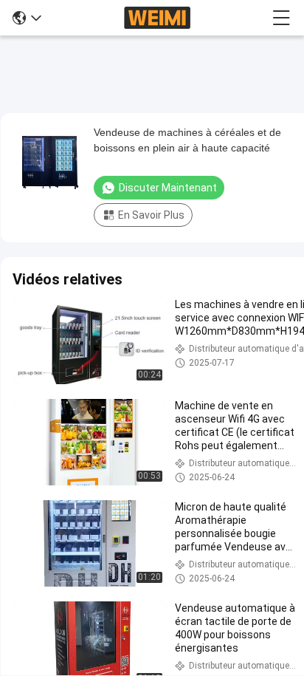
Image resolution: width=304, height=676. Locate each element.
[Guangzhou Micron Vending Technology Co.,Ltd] (157, 18)
